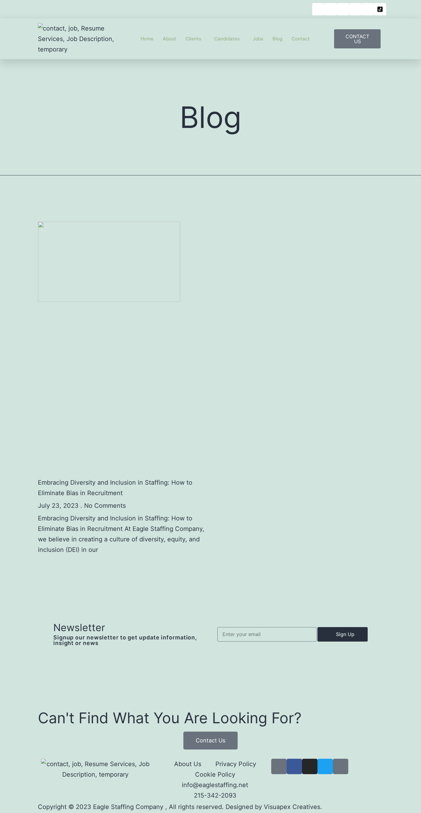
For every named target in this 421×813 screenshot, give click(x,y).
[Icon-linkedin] (279, 766)
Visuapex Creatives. (293, 807)
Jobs (258, 39)
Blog (277, 39)
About (169, 39)
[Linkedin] (318, 9)
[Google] (340, 766)
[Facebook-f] (294, 766)
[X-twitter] (355, 9)
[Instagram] (343, 9)
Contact (301, 39)
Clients (193, 39)
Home (147, 39)
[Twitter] (325, 766)
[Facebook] (331, 9)
